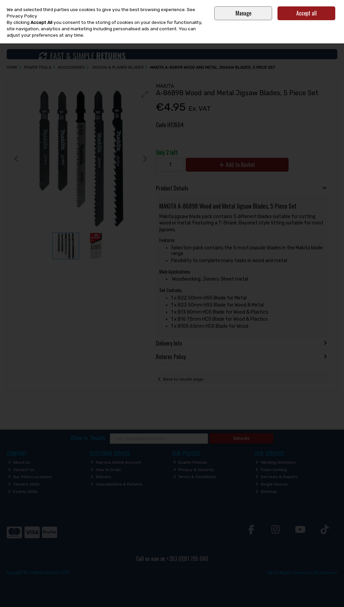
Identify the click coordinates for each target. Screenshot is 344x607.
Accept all (306, 13)
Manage (243, 13)
